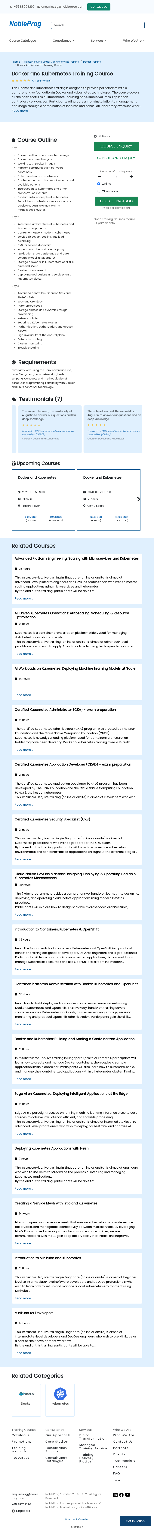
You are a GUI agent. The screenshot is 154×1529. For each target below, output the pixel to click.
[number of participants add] (132, 177)
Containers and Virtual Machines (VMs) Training (51, 61)
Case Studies (56, 1441)
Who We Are (132, 40)
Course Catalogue (22, 40)
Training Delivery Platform (87, 1458)
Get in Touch (135, 1521)
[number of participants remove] (100, 177)
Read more (20, 111)
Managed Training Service (93, 1446)
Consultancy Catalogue (56, 1459)
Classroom (110, 191)
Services (97, 40)
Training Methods (19, 1449)
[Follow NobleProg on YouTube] (127, 1495)
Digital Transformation (93, 1437)
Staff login (77, 1526)
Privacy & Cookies (77, 1519)
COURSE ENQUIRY (116, 146)
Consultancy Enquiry (56, 1449)
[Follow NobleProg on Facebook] (121, 1495)
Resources (21, 1458)
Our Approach (57, 1435)
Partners (120, 1448)
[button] (137, 499)
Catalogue (21, 1435)
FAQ (116, 1473)
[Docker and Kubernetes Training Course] (28, 23)
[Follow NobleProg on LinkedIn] (115, 1495)
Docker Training (92, 61)
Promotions (22, 1441)
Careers (120, 1467)
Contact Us (99, 6)
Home (16, 61)
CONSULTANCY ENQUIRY (116, 158)
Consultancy (62, 40)
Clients (119, 1454)
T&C (116, 1480)
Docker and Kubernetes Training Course (39, 65)
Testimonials (124, 1461)
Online (106, 184)
